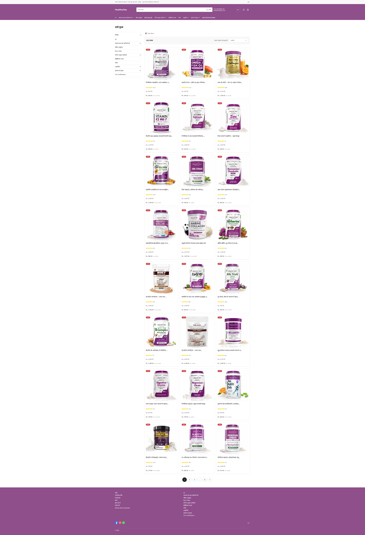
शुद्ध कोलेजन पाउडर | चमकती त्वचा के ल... (230, 350)
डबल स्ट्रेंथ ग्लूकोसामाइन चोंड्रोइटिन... (229, 190)
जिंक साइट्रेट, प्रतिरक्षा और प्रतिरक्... (193, 190)
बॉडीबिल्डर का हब (172, 17)
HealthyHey (123, 530)
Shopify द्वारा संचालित (132, 530)
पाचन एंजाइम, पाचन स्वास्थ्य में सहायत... (157, 404)
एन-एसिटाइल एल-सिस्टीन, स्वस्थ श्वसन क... (195, 457)
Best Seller (148, 17)
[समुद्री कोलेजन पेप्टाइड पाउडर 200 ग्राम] (197, 224)
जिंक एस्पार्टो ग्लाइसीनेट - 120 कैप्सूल (228, 136)
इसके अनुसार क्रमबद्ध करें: (221, 40)
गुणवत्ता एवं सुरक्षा (194, 17)
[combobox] (174, 9)
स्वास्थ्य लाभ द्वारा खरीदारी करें (125, 17)
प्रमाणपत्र (117, 498)
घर (115, 17)
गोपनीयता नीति (118, 495)
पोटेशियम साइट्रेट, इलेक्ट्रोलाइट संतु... (229, 457)
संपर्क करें (117, 505)
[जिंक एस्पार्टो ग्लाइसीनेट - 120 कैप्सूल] (233, 117)
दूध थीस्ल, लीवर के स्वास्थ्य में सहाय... (228, 297)
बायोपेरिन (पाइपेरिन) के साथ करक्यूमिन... (157, 190)
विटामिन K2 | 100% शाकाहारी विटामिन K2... (159, 136)
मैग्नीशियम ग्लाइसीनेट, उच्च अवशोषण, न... (158, 82)
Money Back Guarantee (122, 508)
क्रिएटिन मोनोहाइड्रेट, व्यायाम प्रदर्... (156, 457)
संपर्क (179, 17)
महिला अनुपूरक (139, 17)
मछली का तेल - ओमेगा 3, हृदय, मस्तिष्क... (194, 82)
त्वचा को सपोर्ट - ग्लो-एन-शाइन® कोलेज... (230, 82)
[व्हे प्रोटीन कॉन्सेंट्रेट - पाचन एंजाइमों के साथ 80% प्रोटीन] (161, 278)
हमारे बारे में (118, 503)
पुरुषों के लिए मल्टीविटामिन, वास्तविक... (229, 404)
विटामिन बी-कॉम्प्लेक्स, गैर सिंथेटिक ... (156, 350)
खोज (116, 500)
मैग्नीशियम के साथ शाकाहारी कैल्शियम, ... (193, 136)
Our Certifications (208, 17)
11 (205, 479)
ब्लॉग (116, 493)
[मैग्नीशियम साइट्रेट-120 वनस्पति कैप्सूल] (197, 385)
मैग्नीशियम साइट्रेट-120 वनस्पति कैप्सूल (193, 404)
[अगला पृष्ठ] (210, 480)
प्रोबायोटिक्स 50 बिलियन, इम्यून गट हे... (157, 243)
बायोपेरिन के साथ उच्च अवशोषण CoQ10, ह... (195, 297)
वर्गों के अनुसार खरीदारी (159, 17)
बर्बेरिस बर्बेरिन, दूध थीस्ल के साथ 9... (228, 243)
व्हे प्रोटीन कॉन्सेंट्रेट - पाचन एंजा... (156, 297)
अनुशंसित (185, 17)
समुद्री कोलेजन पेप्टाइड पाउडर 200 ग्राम (194, 243)
